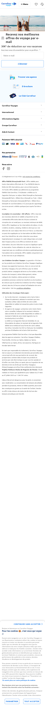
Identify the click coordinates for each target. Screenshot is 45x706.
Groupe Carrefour (9, 125)
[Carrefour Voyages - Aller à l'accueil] (9, 4)
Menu (25, 4)
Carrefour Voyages (10, 105)
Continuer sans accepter (27, 624)
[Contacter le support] (42, 4)
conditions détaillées (23, 288)
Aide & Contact (8, 132)
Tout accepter (31, 701)
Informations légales (10, 119)
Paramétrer (12, 701)
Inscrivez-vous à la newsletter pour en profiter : (20, 50)
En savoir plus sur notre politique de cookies (18, 680)
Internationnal (8, 112)
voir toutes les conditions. (31, 176)
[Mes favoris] (36, 4)
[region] (22, 663)
